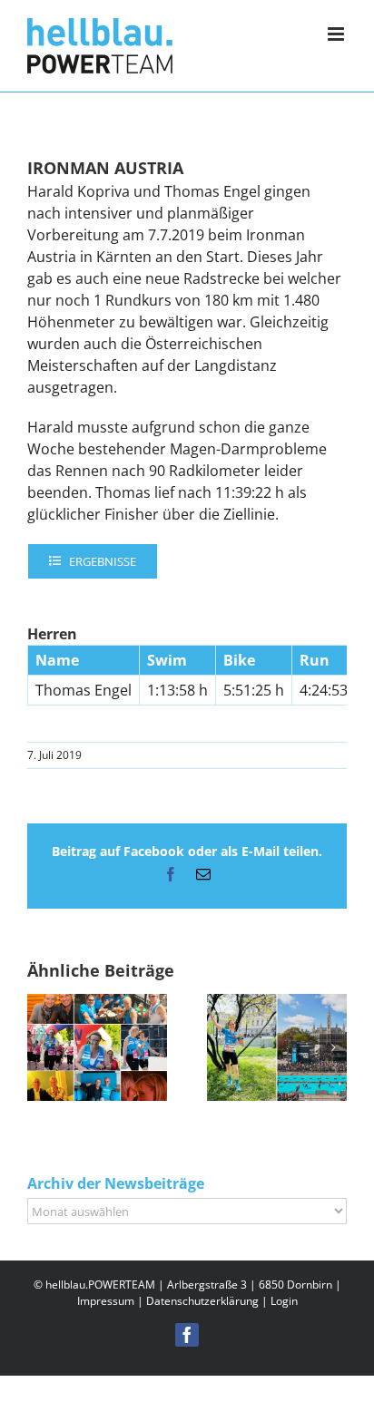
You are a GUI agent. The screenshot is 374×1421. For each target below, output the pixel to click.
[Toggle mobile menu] (337, 34)
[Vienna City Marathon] (277, 1004)
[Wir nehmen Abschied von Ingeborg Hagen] (97, 1004)
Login (284, 1301)
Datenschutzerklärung (202, 1301)
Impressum (105, 1301)
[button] (40, 1047)
